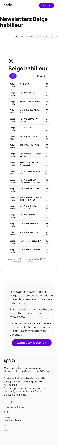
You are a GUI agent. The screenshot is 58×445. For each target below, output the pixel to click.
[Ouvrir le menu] (34, 5)
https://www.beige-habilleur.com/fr (39, 36)
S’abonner (46, 5)
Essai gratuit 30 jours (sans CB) (32, 342)
